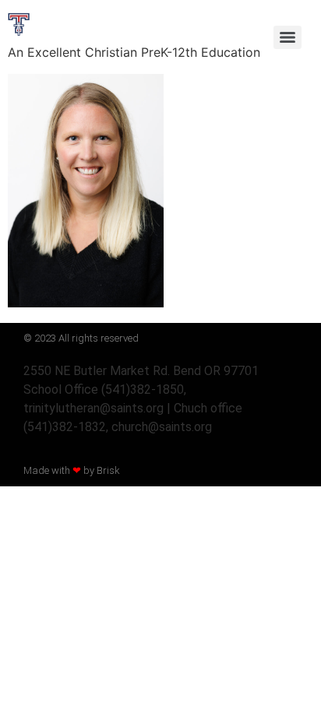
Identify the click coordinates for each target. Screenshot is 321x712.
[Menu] (287, 37)
